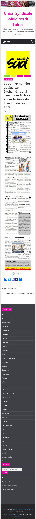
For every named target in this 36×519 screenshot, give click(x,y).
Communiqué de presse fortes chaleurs (18, 293)
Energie (4, 366)
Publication (27, 76)
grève (3, 382)
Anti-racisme (6, 323)
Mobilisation (6, 413)
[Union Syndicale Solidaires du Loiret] (18, 2)
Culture (4, 338)
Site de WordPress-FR (9, 490)
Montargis (5, 417)
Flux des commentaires (9, 486)
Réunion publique (7, 449)
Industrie (5, 386)
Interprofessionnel (8, 394)
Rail (3, 441)
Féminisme (5, 374)
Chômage (5, 327)
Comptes (5, 334)
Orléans (20, 76)
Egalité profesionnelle (9, 358)
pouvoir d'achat (7, 425)
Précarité (5, 429)
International (6, 390)
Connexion (5, 478)
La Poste (14, 76)
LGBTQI (4, 406)
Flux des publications (8, 482)
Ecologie (7, 76)
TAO (3, 461)
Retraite (4, 445)
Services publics (8, 79)
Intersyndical (6, 398)
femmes (4, 378)
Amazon (4, 315)
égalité (4, 354)
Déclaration (5, 342)
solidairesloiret (19, 111)
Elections (5, 362)
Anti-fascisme (6, 319)
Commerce (5, 331)
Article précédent (10, 288)
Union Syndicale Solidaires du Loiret (18, 19)
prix (3, 433)
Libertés (4, 409)
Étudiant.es (5, 370)
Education (5, 350)
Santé (4, 453)
